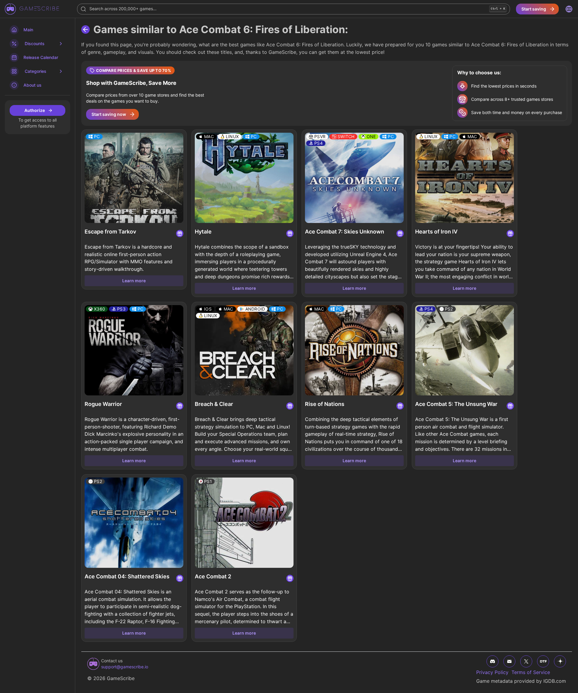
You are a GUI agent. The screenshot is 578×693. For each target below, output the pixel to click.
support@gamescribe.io (124, 666)
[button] (326, 93)
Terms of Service (530, 672)
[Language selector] (569, 9)
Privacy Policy (492, 672)
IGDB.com (554, 681)
